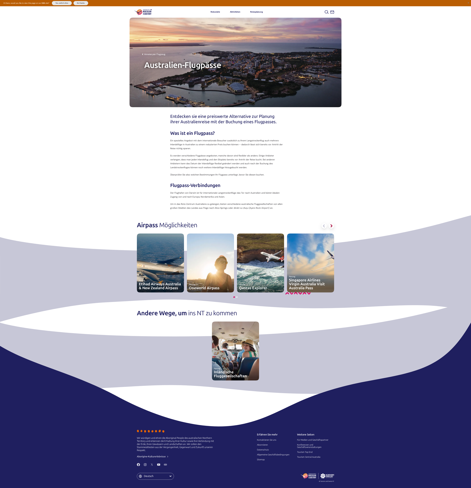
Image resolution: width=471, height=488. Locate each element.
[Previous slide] (324, 226)
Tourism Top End (305, 452)
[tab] (234, 297)
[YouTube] (158, 464)
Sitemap (261, 459)
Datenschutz (263, 449)
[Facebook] (138, 464)
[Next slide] (331, 226)
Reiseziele (215, 12)
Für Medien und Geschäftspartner (312, 440)
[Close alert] (468, 2)
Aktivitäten (235, 12)
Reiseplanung (256, 12)
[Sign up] (332, 12)
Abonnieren (262, 445)
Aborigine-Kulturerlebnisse (151, 456)
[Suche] (327, 12)
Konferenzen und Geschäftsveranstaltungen (309, 446)
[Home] (143, 12)
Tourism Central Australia (308, 457)
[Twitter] (151, 464)
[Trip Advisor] (165, 464)
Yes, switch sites (61, 3)
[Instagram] (145, 464)
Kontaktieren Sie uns (266, 440)
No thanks (81, 3)
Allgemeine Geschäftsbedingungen (273, 454)
